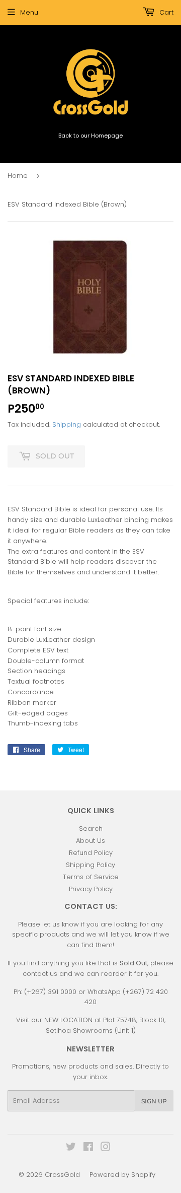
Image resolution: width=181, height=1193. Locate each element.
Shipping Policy (90, 865)
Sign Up (154, 1101)
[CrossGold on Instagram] (106, 1148)
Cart (165, 12)
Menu (29, 12)
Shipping (66, 424)
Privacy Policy (91, 889)
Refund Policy (91, 852)
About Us (90, 840)
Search (91, 828)
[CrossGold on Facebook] (88, 1148)
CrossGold (62, 1174)
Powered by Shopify (122, 1174)
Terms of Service (91, 877)
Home (18, 175)
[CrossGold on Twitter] (71, 1148)
